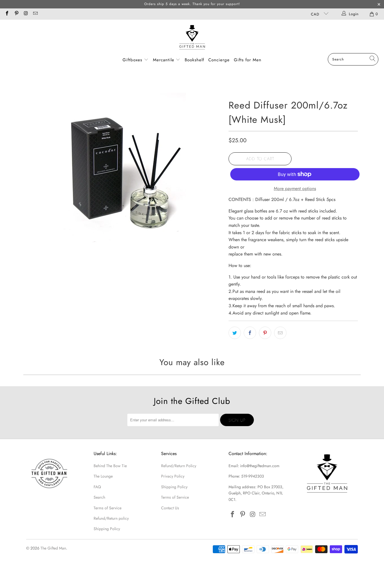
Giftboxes (132, 60)
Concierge (219, 60)
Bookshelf (194, 60)
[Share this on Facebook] (250, 333)
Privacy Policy (172, 476)
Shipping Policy (107, 529)
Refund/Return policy (111, 518)
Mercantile (164, 60)
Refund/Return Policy (178, 466)
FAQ (97, 487)
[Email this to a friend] (280, 333)
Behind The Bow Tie (110, 466)
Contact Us (170, 508)
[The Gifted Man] (192, 37)
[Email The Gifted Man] (34, 14)
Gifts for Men (247, 60)
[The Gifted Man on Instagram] (25, 14)
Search (99, 497)
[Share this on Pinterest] (265, 333)
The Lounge (103, 476)
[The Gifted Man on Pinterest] (16, 14)
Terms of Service (107, 508)
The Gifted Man (53, 548)
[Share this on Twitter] (235, 333)
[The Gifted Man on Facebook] (6, 14)
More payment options (295, 188)
